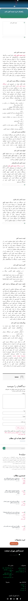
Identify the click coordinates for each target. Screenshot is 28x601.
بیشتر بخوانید (17, 481)
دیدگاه (23, 393)
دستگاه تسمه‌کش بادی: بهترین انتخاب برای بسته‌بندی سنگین (11, 502)
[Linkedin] (11, 599)
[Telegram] (17, 599)
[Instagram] (7, 599)
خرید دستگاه (16, 166)
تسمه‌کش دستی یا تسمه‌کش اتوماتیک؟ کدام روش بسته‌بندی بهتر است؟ (11, 513)
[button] (14, 6)
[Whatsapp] (14, 599)
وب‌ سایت (23, 421)
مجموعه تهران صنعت (19, 356)
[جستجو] (4, 448)
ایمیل (23, 416)
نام (24, 411)
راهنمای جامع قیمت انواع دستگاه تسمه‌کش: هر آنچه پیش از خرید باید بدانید (11, 492)
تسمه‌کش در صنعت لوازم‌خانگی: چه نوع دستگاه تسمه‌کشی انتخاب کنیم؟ (11, 479)
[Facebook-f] (20, 599)
